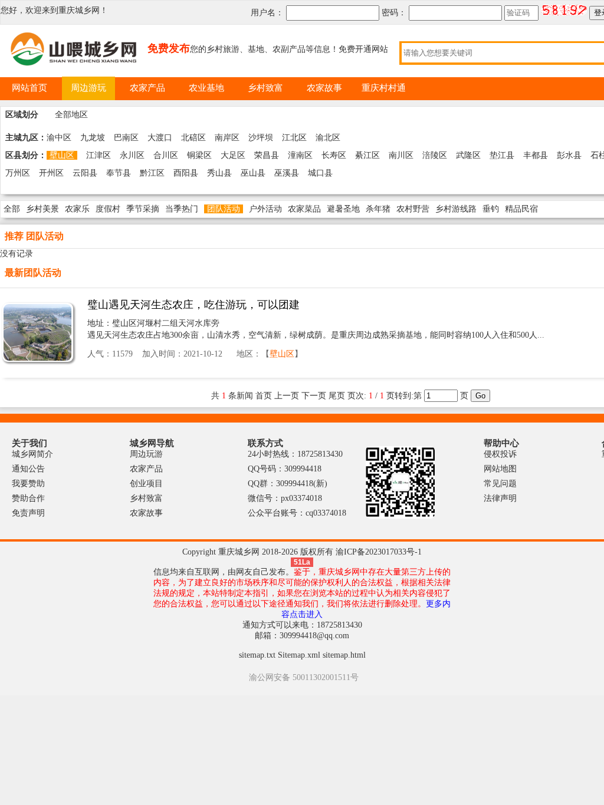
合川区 (165, 155)
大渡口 (159, 137)
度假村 (108, 208)
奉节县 (118, 173)
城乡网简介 (32, 454)
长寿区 (333, 155)
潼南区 (300, 155)
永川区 (132, 155)
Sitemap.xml (299, 655)
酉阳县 (185, 173)
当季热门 (181, 208)
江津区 (98, 155)
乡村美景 (42, 208)
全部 (12, 208)
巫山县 (253, 173)
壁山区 (62, 155)
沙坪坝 (260, 137)
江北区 (294, 137)
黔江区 (152, 173)
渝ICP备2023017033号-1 (379, 551)
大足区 (233, 155)
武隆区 (468, 155)
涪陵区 (434, 155)
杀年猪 (378, 208)
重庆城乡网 (79, 10)
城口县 (320, 173)
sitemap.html (344, 655)
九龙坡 (92, 137)
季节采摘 (142, 208)
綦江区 (367, 155)
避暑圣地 (343, 208)
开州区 (51, 173)
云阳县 (85, 173)
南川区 (401, 155)
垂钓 (490, 208)
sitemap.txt (257, 655)
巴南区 (126, 137)
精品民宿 (521, 208)
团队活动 (223, 208)
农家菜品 (304, 208)
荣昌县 (266, 155)
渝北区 (328, 137)
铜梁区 (199, 155)
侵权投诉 (500, 454)
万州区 (17, 173)
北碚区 (193, 137)
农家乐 (77, 208)
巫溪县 (286, 173)
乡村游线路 (456, 208)
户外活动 (265, 208)
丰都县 (535, 155)
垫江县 (502, 155)
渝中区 (59, 137)
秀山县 (219, 173)
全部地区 (71, 114)
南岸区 (227, 137)
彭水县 (569, 155)
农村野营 (412, 208)
